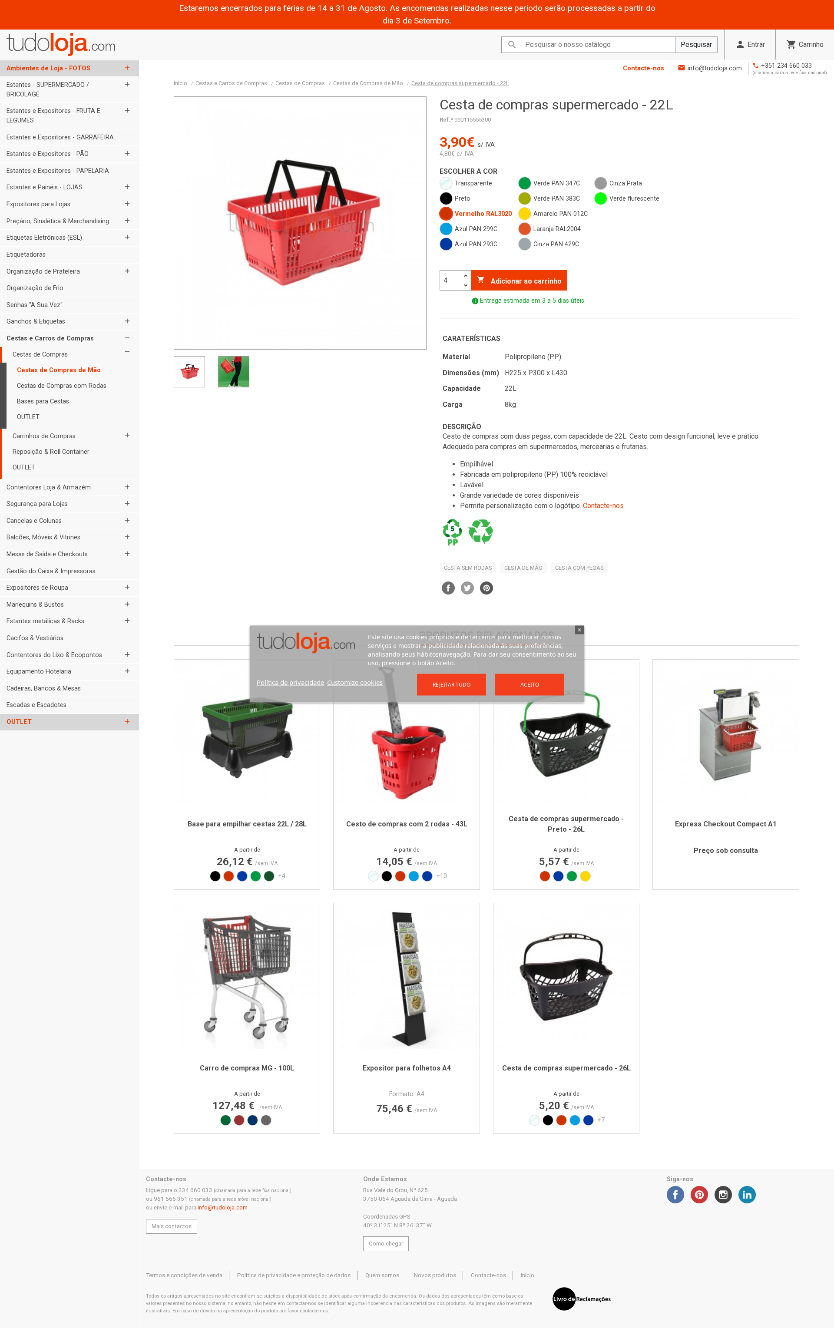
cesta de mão (523, 568)
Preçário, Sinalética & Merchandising (58, 221)
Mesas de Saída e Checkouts (47, 554)
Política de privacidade (290, 682)
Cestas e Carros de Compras (50, 338)
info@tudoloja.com (715, 68)
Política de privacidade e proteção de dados (294, 1275)
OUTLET (28, 417)
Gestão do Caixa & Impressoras (51, 571)
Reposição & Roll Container (51, 452)
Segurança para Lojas (37, 504)
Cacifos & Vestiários (35, 638)
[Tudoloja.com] (61, 44)
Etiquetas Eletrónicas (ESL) (44, 237)
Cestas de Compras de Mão (59, 370)
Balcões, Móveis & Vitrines (43, 537)
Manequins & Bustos (35, 604)
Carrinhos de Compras (44, 436)
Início (527, 1275)
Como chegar (386, 1243)
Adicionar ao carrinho (519, 280)
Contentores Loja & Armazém (49, 487)
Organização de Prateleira (43, 271)
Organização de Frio (35, 288)
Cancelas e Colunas (34, 521)
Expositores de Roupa (37, 587)
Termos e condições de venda (184, 1275)
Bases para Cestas (43, 401)
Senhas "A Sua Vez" (35, 305)
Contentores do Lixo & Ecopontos (54, 655)
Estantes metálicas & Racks (45, 621)
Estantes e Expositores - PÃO (48, 154)
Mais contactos (172, 1226)
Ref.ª (446, 119)
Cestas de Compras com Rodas (61, 386)
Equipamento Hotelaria (39, 671)
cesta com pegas (579, 568)
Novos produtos (435, 1275)
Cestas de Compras (40, 354)
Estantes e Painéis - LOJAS (45, 187)
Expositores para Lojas (38, 204)
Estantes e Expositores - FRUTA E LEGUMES (53, 115)
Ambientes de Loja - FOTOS (48, 68)
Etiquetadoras (26, 254)
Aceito (529, 684)
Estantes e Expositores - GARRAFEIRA (60, 137)
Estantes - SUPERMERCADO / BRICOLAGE (48, 89)
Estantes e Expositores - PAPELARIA (58, 171)
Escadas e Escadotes (36, 705)
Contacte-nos (643, 68)
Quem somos (382, 1275)
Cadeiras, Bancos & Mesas (44, 688)
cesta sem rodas (468, 568)
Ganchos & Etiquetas (36, 321)
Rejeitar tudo (451, 684)
